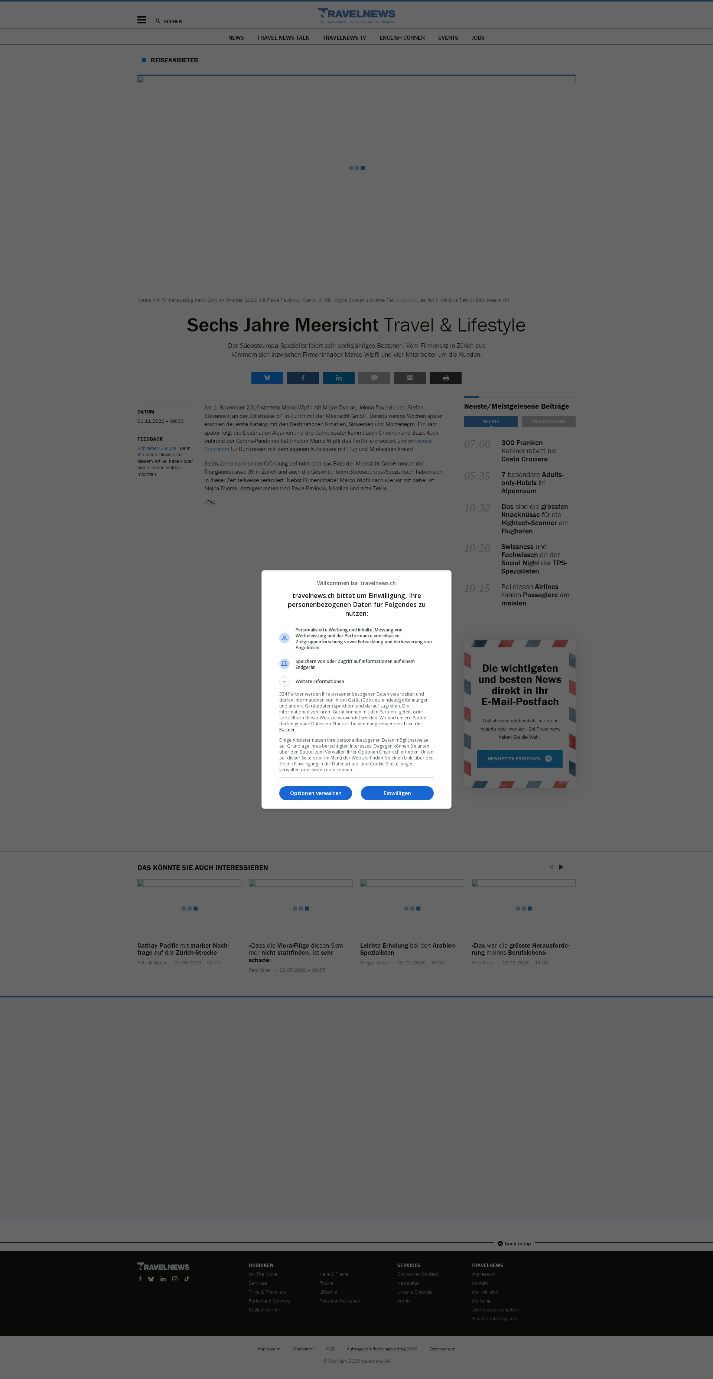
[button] (356, 681)
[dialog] (356, 689)
